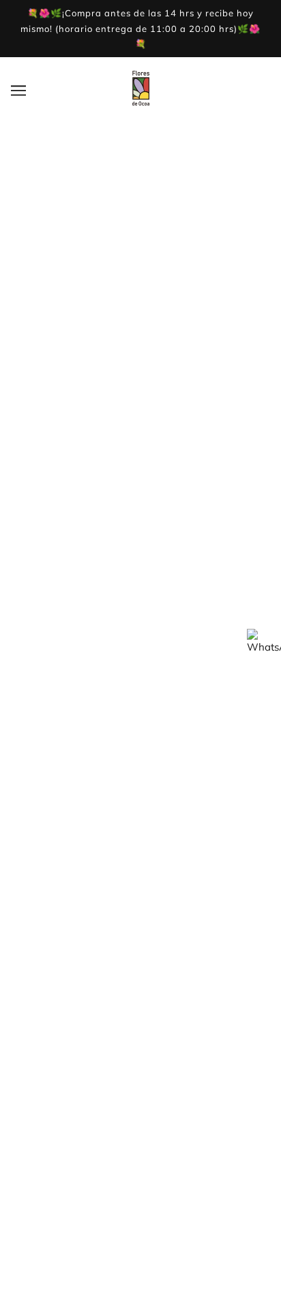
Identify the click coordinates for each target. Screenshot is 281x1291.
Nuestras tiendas (140, 880)
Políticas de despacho (140, 1051)
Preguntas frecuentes (140, 1071)
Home (149, 305)
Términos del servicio (140, 942)
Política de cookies (141, 1092)
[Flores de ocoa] (140, 101)
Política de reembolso (141, 963)
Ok (218, 1220)
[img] (128, 785)
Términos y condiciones (141, 1030)
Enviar (40, 740)
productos (168, 320)
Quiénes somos (140, 859)
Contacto (140, 921)
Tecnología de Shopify (140, 1263)
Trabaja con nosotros (140, 901)
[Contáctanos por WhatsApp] (264, 646)
